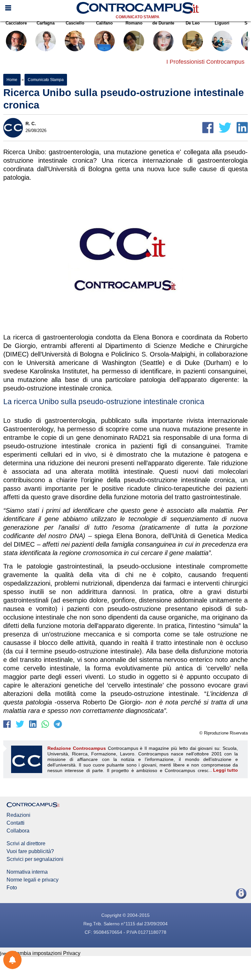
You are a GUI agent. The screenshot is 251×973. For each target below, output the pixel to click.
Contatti (16, 823)
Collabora (18, 830)
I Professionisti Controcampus (205, 61)
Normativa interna (27, 872)
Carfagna (46, 23)
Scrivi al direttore (26, 843)
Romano (134, 23)
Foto (12, 887)
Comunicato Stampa (137, 17)
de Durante (163, 23)
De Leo (193, 23)
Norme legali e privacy (33, 879)
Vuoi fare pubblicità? (30, 851)
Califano (104, 23)
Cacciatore (16, 23)
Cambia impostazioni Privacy (46, 953)
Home (12, 79)
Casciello (75, 23)
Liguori (222, 23)
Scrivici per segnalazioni (35, 859)
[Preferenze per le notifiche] (12, 960)
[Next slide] (246, 39)
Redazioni (18, 815)
